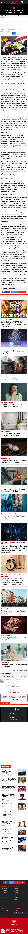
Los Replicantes (5, 890)
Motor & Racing (5, 910)
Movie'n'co (4, 897)
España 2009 (14, 717)
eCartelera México (6, 895)
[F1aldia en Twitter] (11, 882)
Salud (16, 899)
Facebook (6, 292)
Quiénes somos (9, 928)
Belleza (17, 892)
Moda (16, 890)
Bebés (16, 897)
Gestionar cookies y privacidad (13, 929)
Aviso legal (17, 928)
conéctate (23, 698)
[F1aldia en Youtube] (22, 882)
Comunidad (20, 931)
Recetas (17, 901)
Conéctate (12, 685)
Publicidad (12, 931)
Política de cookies (19, 930)
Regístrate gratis (14, 698)
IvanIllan (8, 679)
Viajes (16, 904)
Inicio (1, 16)
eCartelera (4, 892)
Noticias (7, 16)
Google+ (22, 292)
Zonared (17, 910)
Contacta (6, 931)
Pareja (16, 895)
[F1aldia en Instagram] (17, 882)
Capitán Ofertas (19, 912)
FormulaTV (4, 888)
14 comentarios (6, 31)
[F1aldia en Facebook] (5, 882)
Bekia (16, 888)
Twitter (15, 292)
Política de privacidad (8, 930)
